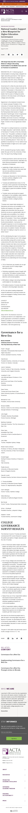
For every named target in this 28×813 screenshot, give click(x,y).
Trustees (3, 6)
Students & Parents (20, 6)
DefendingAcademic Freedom (9, 787)
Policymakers (12, 6)
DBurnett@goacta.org (7, 310)
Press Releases (9, 18)
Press (26, 6)
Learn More (22, 1)
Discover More (4, 710)
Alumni (7, 6)
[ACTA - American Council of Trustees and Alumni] (8, 11)
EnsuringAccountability (8, 794)
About (5, 769)
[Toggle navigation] (26, 11)
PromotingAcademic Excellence (10, 780)
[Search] (22, 11)
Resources (6, 774)
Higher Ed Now (19, 3)
